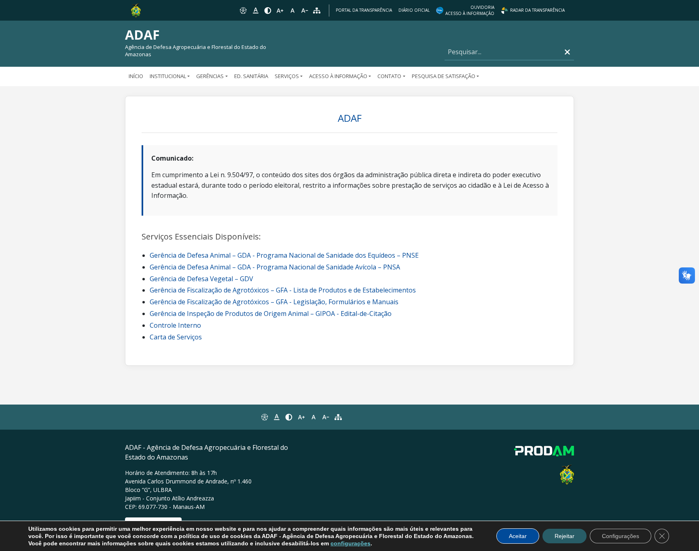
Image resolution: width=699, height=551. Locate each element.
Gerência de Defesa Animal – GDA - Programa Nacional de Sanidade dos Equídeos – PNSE (284, 255)
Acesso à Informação (338, 76)
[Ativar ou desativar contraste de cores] (268, 10)
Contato (389, 76)
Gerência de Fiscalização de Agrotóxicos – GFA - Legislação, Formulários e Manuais (274, 301)
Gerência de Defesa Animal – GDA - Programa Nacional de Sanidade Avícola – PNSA (275, 267)
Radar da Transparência (537, 10)
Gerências (210, 76)
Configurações (620, 536)
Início (136, 76)
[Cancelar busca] (567, 52)
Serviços (287, 76)
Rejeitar (564, 536)
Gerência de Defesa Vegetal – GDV (201, 278)
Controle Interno (175, 325)
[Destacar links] (255, 10)
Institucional (168, 76)
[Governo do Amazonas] (136, 9)
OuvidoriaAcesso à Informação (469, 10)
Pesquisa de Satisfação (443, 76)
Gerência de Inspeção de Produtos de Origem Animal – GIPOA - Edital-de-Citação (271, 313)
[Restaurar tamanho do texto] (292, 10)
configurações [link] (350, 543)
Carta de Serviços (176, 337)
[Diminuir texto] (304, 10)
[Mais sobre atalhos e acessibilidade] (264, 417)
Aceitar (518, 536)
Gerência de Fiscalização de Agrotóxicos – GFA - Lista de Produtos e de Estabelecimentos (283, 290)
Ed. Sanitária (251, 76)
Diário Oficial (414, 10)
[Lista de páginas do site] (338, 417)
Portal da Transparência (364, 10)
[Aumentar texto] (280, 10)
